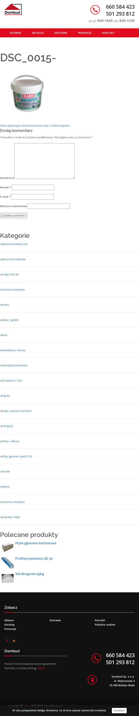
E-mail (5, 196)
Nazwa (5, 187)
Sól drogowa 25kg (29, 574)
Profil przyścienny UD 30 (34, 558)
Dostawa (60, 32)
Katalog (38, 32)
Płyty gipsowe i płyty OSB (17, 456)
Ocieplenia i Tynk (12, 380)
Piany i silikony (10, 441)
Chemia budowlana (13, 289)
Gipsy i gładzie (10, 320)
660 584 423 (120, 6)
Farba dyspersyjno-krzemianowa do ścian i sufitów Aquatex (35, 125)
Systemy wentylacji (13, 502)
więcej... (42, 668)
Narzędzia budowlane (15, 365)
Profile (6, 471)
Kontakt (108, 32)
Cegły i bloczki (10, 274)
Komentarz (7, 178)
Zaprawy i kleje (11, 517)
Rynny (5, 486)
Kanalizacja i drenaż (14, 350)
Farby (5, 304)
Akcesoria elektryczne (15, 244)
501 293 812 (120, 13)
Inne (4, 335)
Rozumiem (119, 710)
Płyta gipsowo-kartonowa (35, 543)
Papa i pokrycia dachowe (16, 411)
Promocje (84, 32)
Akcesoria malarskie (14, 259)
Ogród (6, 395)
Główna (15, 32)
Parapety (7, 426)
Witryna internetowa (13, 206)
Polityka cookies (105, 624)
